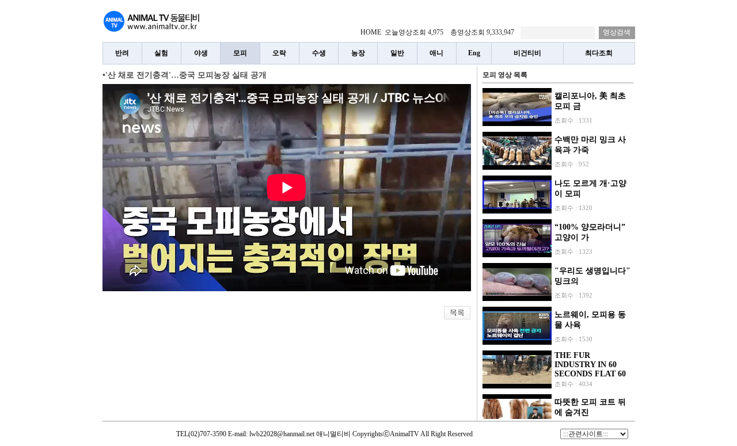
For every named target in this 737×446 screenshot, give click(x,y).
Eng (474, 53)
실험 (161, 53)
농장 (358, 53)
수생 (319, 53)
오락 (279, 53)
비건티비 (527, 53)
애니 (436, 53)
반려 (122, 53)
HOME (370, 32)
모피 (240, 53)
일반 (397, 53)
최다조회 (599, 53)
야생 (201, 53)
